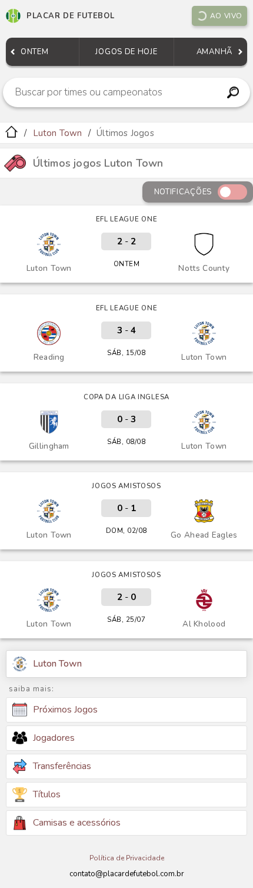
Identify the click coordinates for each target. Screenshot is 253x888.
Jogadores (54, 737)
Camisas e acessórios (77, 822)
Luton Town (57, 133)
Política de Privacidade (126, 858)
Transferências (62, 766)
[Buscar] (233, 92)
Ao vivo (226, 16)
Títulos (47, 794)
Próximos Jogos (65, 709)
